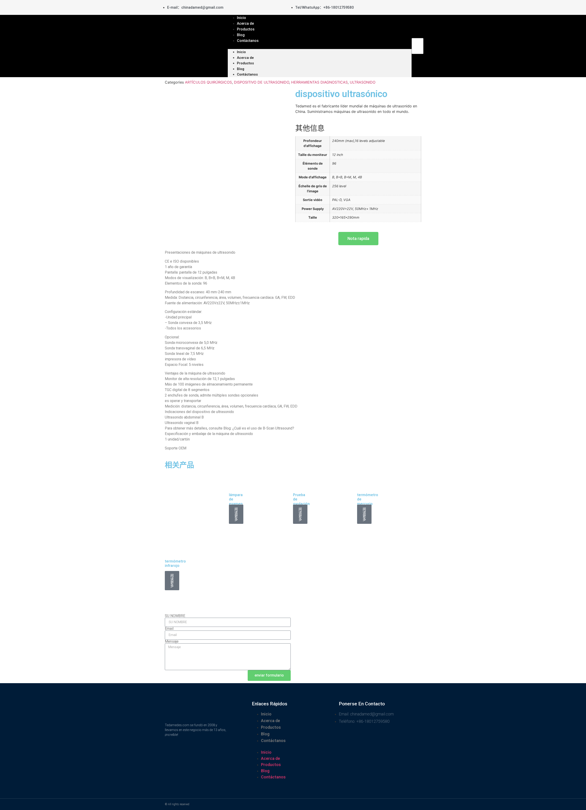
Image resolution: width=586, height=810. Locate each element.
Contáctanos (248, 40)
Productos (245, 63)
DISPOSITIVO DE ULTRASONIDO (261, 82)
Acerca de (245, 58)
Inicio (241, 52)
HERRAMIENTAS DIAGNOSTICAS (319, 82)
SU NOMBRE (175, 616)
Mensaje (172, 641)
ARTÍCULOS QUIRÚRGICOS (208, 82)
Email (169, 629)
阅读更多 (236, 514)
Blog (240, 69)
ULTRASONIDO (362, 82)
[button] (320, 46)
